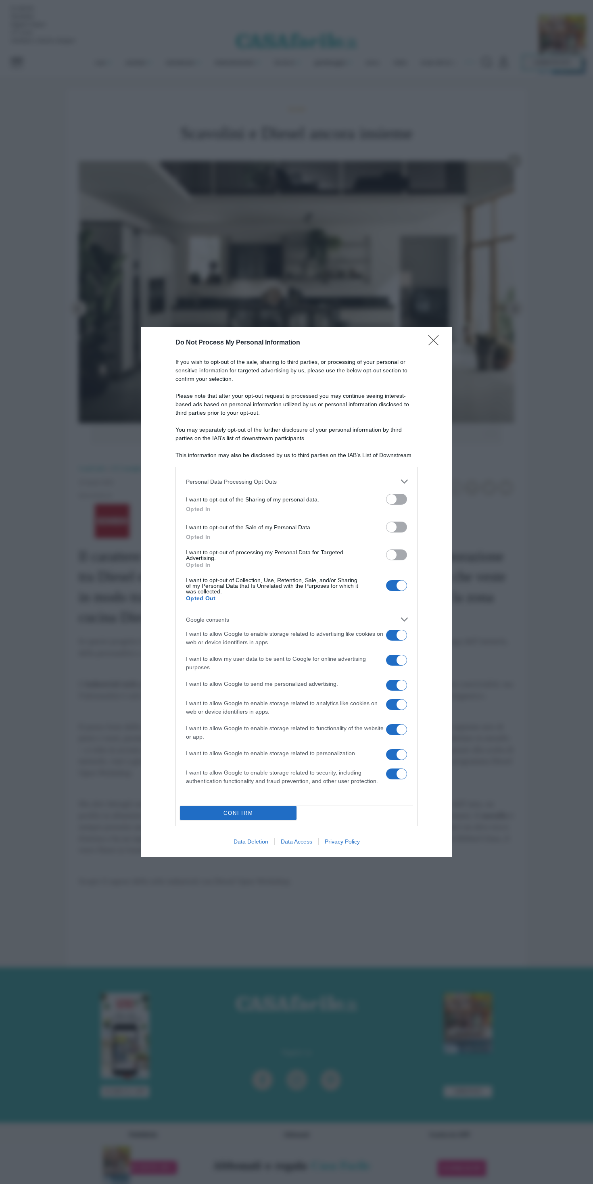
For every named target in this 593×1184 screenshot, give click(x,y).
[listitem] (296, 481)
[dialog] (296, 592)
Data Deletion (251, 841)
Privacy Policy (342, 841)
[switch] (396, 499)
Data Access (296, 841)
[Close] (436, 343)
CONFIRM (238, 813)
